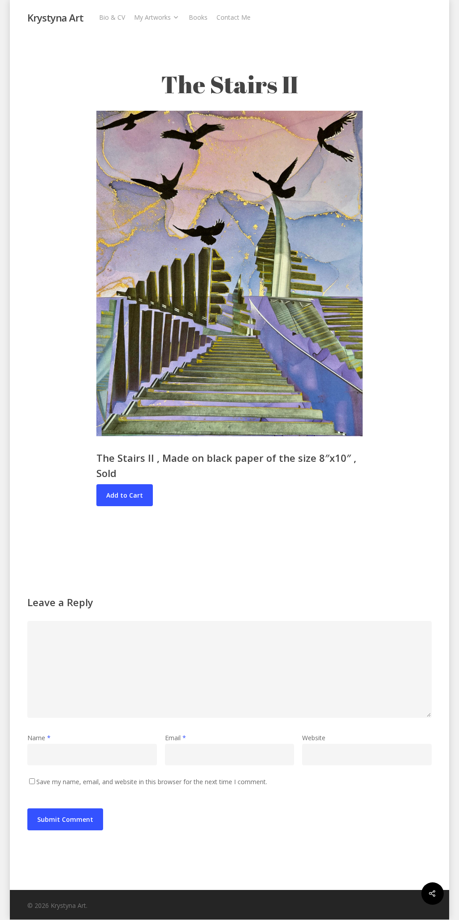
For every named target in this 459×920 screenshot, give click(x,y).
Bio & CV (112, 17)
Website (313, 737)
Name (39, 737)
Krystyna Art (55, 17)
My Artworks (152, 17)
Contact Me (234, 17)
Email (175, 737)
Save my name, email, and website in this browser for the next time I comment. (151, 781)
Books (198, 17)
